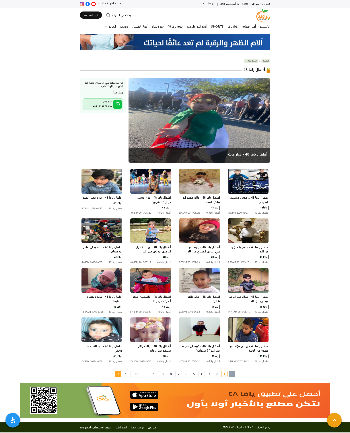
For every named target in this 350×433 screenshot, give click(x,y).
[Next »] (118, 374)
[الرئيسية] (263, 15)
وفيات (124, 26)
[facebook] (87, 4)
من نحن (152, 428)
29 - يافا (206, 4)
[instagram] (82, 4)
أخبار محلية (249, 26)
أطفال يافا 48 (251, 61)
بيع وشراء (157, 26)
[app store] (144, 394)
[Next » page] (118, 374)
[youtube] (93, 4)
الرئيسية (265, 26)
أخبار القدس (139, 26)
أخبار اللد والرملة (196, 26)
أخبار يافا (233, 26)
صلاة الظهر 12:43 (111, 4)
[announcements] (175, 42)
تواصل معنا (137, 428)
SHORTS (217, 26)
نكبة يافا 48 (175, 26)
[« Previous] (232, 374)
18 (126, 374)
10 (154, 374)
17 (136, 374)
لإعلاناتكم (121, 428)
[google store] (144, 407)
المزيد (112, 26)
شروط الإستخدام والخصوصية (95, 428)
